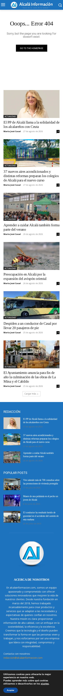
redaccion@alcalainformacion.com (23, 657)
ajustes (45, 683)
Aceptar (10, 690)
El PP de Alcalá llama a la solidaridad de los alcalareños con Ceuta (31, 124)
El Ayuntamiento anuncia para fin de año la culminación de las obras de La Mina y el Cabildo (30, 377)
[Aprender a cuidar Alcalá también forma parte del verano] (31, 207)
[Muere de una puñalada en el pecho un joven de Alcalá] (12, 500)
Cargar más (30, 393)
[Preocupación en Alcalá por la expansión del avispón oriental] (31, 256)
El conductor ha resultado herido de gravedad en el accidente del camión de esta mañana (40, 516)
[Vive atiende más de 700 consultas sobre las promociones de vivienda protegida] (12, 484)
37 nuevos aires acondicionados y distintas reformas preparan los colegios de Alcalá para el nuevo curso (31, 175)
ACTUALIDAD (10, 116)
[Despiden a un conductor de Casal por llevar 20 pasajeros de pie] (31, 305)
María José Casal (12, 131)
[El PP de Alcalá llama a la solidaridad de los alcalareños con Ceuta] (31, 104)
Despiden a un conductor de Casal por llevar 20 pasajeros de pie (30, 325)
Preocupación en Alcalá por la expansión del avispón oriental (25, 276)
